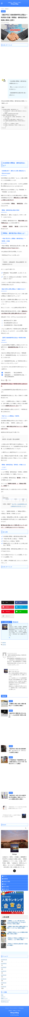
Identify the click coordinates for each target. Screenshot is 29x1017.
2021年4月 (3, 975)
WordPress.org (4, 1001)
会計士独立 (6, 886)
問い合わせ (6, 889)
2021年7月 (3, 971)
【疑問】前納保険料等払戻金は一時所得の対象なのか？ (15, 121)
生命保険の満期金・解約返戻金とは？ (11, 109)
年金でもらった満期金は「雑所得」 (12, 123)
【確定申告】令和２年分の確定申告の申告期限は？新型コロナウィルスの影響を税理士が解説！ (17, 797)
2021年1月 (3, 986)
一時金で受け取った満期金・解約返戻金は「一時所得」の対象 (15, 117)
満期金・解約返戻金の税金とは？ (10, 115)
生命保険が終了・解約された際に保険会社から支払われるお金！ (16, 111)
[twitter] (9, 637)
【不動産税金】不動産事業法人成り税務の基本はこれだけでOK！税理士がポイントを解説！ (18, 761)
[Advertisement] (14, 61)
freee (5, 884)
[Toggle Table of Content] (25, 107)
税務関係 (4, 642)
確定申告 (4, 644)
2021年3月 (3, 979)
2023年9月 (4, 963)
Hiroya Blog (14, 4)
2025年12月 (4, 959)
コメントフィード (5, 1000)
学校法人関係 (7, 881)
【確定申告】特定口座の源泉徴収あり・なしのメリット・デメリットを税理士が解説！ (17, 750)
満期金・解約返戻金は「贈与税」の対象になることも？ (15, 125)
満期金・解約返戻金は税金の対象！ (12, 113)
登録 (2, 995)
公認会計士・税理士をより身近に (14, 1010)
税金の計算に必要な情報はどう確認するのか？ (14, 119)
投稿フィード (4, 998)
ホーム (5, 876)
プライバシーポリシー (14, 1008)
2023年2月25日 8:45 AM (12, 653)
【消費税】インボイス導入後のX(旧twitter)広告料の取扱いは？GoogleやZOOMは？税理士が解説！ (16, 922)
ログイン (3, 996)
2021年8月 (3, 967)
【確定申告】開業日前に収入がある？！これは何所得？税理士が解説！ (17, 715)
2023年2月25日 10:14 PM (13, 669)
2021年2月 (3, 982)
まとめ (4, 127)
